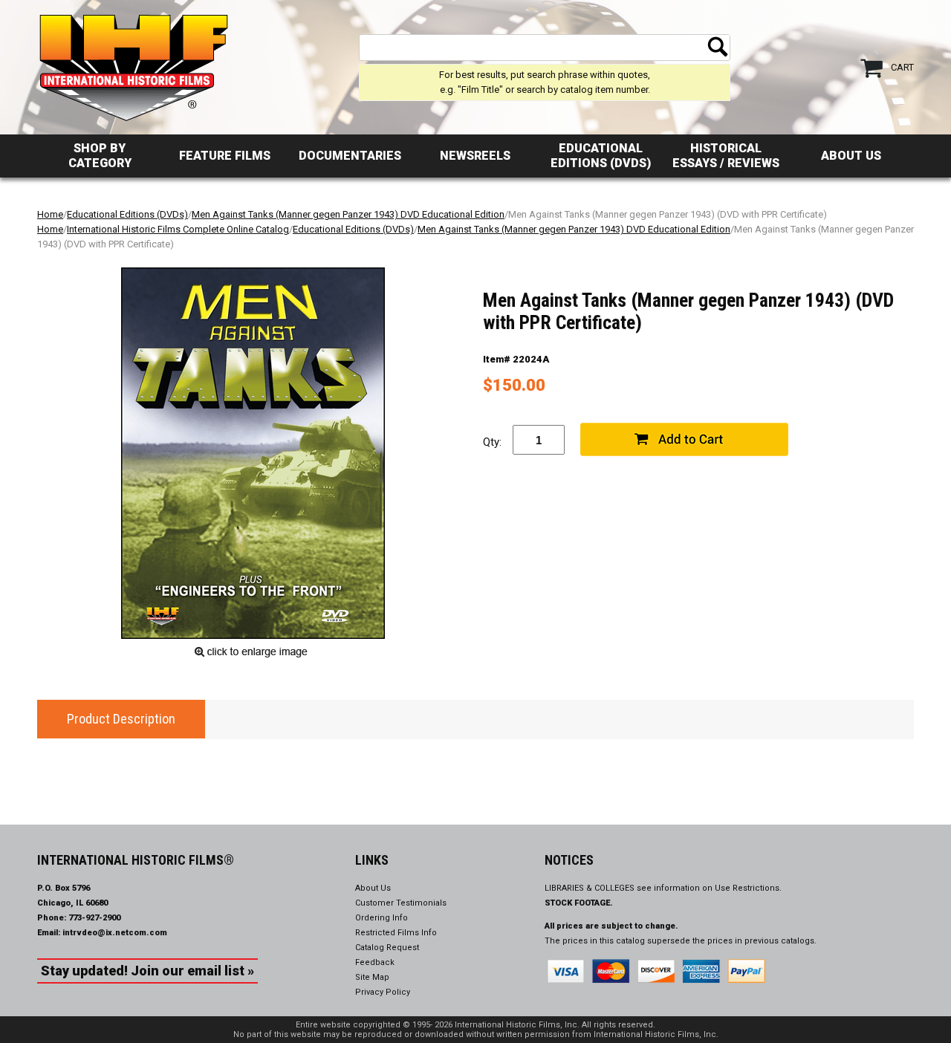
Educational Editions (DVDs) (601, 155)
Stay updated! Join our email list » (147, 970)
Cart (902, 67)
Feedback (375, 962)
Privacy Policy (382, 992)
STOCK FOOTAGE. (579, 903)
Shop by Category (100, 155)
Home (50, 214)
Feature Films (224, 156)
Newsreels (475, 156)
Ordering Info (381, 918)
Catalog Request (387, 947)
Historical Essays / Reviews (725, 155)
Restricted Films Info (396, 933)
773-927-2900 (94, 918)
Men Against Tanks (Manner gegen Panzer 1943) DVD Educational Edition (348, 214)
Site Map (372, 977)
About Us (851, 156)
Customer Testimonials (401, 903)
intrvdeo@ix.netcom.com (114, 933)
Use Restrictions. (748, 888)
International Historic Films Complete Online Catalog (178, 229)
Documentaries (350, 156)
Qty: (492, 442)
